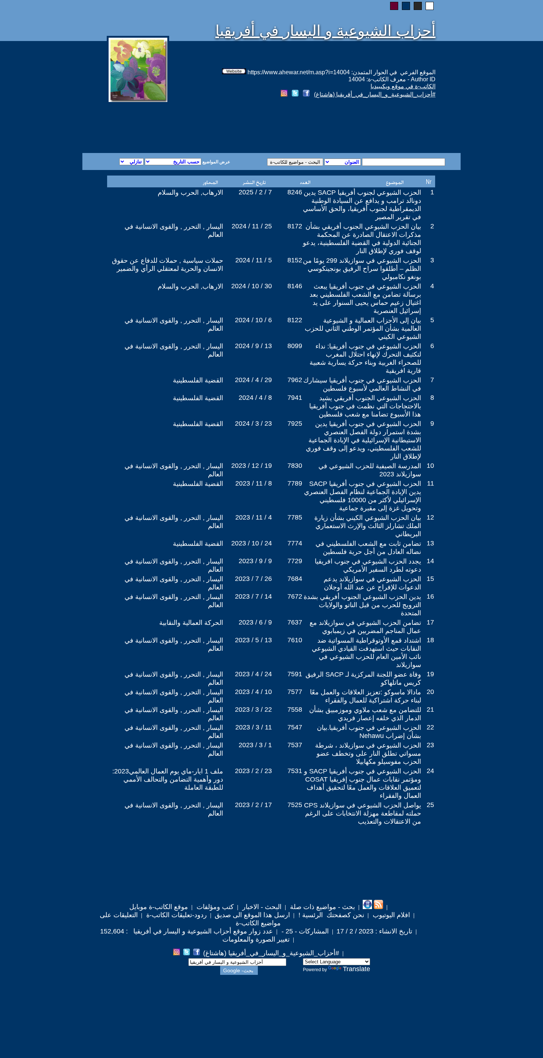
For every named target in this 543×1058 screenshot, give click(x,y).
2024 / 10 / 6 (253, 320)
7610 (294, 640)
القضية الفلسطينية (198, 380)
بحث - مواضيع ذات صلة (321, 907)
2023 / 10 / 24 (251, 543)
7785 (294, 517)
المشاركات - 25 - (304, 931)
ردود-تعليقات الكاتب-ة (175, 915)
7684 (294, 578)
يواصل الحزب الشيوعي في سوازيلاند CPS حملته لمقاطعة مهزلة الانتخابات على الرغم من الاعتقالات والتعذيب (362, 813)
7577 (294, 691)
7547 (294, 727)
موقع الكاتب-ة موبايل (158, 907)
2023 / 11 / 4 (253, 517)
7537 (294, 745)
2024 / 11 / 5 (253, 260)
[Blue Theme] (406, 6)
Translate (356, 969)
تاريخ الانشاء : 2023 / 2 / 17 (374, 931)
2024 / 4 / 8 (255, 397)
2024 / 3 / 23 (253, 423)
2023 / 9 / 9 (255, 561)
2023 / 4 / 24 (253, 674)
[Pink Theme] (394, 6)
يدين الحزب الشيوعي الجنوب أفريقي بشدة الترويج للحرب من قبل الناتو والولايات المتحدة (362, 605)
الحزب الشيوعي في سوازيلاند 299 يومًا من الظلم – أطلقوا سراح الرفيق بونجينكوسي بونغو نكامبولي (362, 268)
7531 (294, 771)
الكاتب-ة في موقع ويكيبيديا (403, 86)
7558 (294, 709)
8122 (294, 320)
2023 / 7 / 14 (253, 596)
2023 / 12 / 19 (251, 465)
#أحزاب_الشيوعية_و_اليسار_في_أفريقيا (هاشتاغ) (375, 94)
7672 (294, 596)
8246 (294, 192)
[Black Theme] (418, 6)
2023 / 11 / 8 (253, 483)
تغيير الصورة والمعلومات (256, 939)
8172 (294, 226)
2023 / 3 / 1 (255, 745)
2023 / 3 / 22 (253, 709)
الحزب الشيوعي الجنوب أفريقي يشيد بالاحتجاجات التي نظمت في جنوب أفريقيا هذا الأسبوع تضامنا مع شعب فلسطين (365, 406)
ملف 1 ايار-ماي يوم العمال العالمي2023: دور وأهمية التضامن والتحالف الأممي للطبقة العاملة (167, 779)
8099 (294, 346)
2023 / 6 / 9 (255, 622)
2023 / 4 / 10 (253, 691)
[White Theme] (430, 6)
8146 (294, 286)
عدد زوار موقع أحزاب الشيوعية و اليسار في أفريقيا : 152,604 (186, 931)
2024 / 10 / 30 (251, 286)
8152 (294, 260)
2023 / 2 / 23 (253, 771)
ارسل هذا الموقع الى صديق (252, 915)
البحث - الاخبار (260, 907)
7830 (294, 465)
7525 (294, 805)
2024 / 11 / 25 (252, 226)
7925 (294, 423)
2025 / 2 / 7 (255, 192)
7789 (294, 483)
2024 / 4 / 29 (253, 380)
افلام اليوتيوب (390, 915)
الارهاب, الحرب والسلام (190, 192)
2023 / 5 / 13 (253, 640)
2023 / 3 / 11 (253, 727)
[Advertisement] (182, 126)
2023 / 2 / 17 (253, 805)
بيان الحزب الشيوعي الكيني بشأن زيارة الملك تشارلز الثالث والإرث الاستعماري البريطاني (367, 526)
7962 (294, 380)
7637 (294, 622)
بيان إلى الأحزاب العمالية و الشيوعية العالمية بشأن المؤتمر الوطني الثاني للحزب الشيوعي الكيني (363, 328)
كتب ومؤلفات (214, 907)
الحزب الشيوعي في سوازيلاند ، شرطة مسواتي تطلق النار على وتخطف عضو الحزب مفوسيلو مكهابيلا (368, 753)
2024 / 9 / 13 (253, 346)
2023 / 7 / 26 (253, 578)
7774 (294, 543)
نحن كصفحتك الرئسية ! (330, 915)
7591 (294, 674)
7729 (294, 561)
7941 (294, 397)
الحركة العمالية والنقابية (191, 622)
